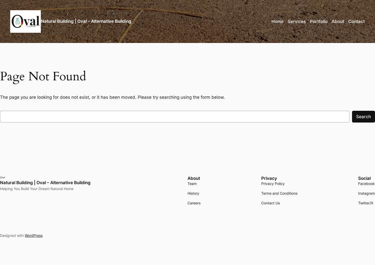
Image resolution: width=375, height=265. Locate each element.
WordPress (34, 235)
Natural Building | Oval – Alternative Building (86, 21)
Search (363, 116)
